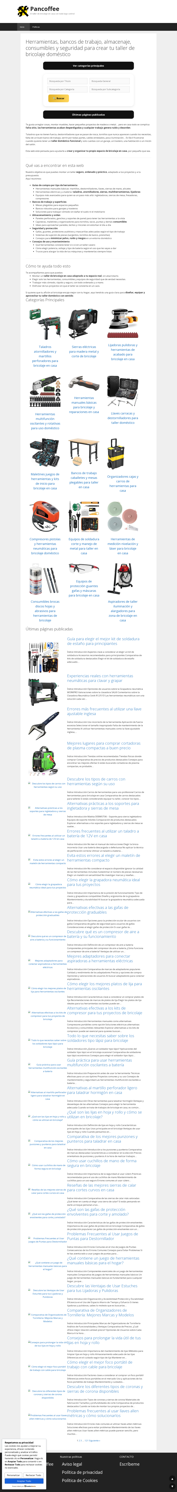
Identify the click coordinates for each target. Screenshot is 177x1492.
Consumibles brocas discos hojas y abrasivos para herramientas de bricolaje (45, 610)
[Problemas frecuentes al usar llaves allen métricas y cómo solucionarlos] (47, 1417)
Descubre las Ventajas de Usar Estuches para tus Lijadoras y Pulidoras (102, 1288)
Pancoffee (44, 9)
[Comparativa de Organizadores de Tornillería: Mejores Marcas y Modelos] (47, 1318)
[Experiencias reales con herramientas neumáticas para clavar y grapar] (47, 692)
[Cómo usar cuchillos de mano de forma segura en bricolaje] (47, 1167)
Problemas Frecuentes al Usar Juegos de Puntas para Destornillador (102, 1236)
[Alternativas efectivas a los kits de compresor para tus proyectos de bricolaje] (47, 1016)
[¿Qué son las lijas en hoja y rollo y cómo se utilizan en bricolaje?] (47, 1118)
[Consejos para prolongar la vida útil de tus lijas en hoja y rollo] (47, 1344)
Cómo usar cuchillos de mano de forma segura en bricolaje (101, 1163)
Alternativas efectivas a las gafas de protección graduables (97, 910)
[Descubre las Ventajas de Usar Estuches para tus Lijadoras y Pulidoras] (47, 1294)
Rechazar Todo (33, 1475)
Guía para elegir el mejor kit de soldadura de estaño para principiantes (103, 641)
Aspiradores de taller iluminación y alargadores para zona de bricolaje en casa (123, 610)
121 (86, 1440)
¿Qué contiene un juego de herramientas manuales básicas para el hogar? (103, 1260)
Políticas (36, 27)
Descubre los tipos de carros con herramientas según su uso (96, 781)
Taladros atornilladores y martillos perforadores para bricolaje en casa (45, 356)
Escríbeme (130, 1464)
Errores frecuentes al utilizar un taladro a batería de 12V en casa (103, 833)
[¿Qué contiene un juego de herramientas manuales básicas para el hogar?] (47, 1266)
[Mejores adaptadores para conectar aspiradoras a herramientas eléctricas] (47, 964)
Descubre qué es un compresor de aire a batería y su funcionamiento (103, 934)
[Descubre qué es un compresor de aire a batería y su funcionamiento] (47, 938)
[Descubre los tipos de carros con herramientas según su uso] (47, 785)
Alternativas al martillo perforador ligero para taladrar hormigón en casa (102, 1090)
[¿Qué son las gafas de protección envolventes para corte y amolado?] (47, 1215)
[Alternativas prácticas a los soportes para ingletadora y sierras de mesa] (47, 811)
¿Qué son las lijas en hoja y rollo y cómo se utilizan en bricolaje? (104, 1114)
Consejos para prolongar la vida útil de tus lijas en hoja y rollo (104, 1340)
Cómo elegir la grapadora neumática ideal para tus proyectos (103, 882)
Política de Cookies (80, 1480)
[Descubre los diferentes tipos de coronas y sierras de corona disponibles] (47, 1394)
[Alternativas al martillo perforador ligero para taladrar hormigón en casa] (47, 1096)
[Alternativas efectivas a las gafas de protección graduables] (47, 913)
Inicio (22, 27)
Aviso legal (72, 1464)
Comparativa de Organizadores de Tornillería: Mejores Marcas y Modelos (100, 1312)
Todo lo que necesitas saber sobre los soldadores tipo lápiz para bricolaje (100, 1038)
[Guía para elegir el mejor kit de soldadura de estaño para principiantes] (47, 657)
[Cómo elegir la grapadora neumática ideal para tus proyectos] (47, 886)
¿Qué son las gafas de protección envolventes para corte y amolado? (98, 1212)
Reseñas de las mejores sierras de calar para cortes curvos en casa (101, 1187)
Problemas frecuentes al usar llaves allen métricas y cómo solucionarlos (103, 1413)
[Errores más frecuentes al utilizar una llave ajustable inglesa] (47, 726)
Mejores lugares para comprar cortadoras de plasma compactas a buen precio (103, 745)
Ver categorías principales (88, 65)
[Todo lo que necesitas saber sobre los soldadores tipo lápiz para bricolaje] (47, 1044)
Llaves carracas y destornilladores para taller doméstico (123, 418)
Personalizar (13, 1475)
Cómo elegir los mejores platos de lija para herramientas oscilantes (104, 986)
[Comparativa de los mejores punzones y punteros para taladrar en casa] (47, 1144)
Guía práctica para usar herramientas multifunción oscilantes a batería (99, 1062)
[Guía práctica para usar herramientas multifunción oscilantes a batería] (47, 1068)
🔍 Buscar (58, 98)
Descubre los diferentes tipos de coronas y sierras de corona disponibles (105, 1389)
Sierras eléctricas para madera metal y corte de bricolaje (84, 351)
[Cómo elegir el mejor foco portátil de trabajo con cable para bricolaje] (47, 1368)
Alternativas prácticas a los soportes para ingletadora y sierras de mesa (103, 806)
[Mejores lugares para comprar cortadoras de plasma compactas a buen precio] (47, 761)
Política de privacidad (82, 1472)
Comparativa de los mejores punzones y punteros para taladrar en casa (102, 1139)
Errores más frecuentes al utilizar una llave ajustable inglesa (104, 711)
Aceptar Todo (24, 1481)
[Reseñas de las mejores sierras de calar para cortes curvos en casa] (47, 1191)
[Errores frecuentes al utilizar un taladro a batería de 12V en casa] (47, 837)
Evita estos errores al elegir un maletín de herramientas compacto (103, 858)
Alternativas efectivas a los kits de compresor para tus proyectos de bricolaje (104, 1010)
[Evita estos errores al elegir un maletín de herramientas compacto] (47, 861)
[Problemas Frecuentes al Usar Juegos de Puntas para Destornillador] (47, 1240)
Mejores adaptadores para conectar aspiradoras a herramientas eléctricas (100, 958)
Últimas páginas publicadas (88, 114)
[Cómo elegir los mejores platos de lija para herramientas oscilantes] (47, 990)
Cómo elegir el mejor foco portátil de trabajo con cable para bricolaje (99, 1364)
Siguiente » (94, 1440)
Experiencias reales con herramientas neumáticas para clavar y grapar (100, 678)
